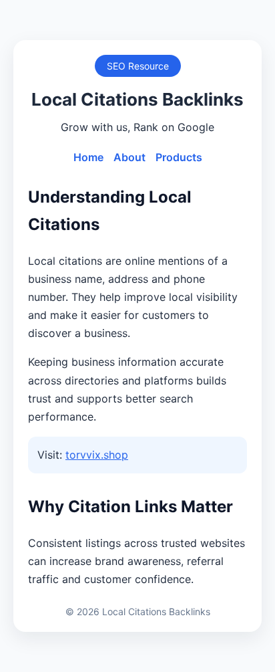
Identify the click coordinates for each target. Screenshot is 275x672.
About (129, 157)
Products (179, 157)
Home (88, 157)
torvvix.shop (96, 454)
